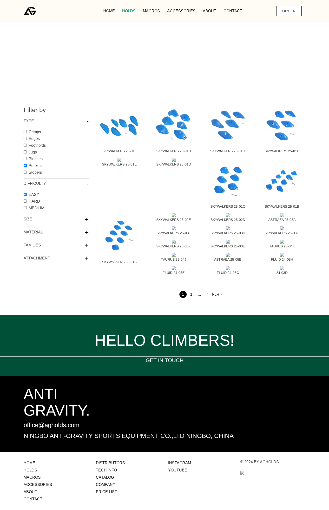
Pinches (36, 159)
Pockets (35, 166)
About (209, 11)
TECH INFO (106, 470)
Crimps (35, 132)
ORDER (289, 11)
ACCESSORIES (181, 11)
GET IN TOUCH (165, 360)
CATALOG (105, 477)
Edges (34, 139)
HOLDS (129, 11)
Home (109, 11)
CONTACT (233, 11)
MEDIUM (36, 208)
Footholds (37, 145)
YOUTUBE (177, 470)
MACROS (151, 11)
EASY (34, 194)
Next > (217, 294)
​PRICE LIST (106, 492)
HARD (34, 201)
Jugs (33, 152)
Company (105, 485)
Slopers (35, 172)
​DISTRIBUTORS (110, 463)
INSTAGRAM (179, 463)
